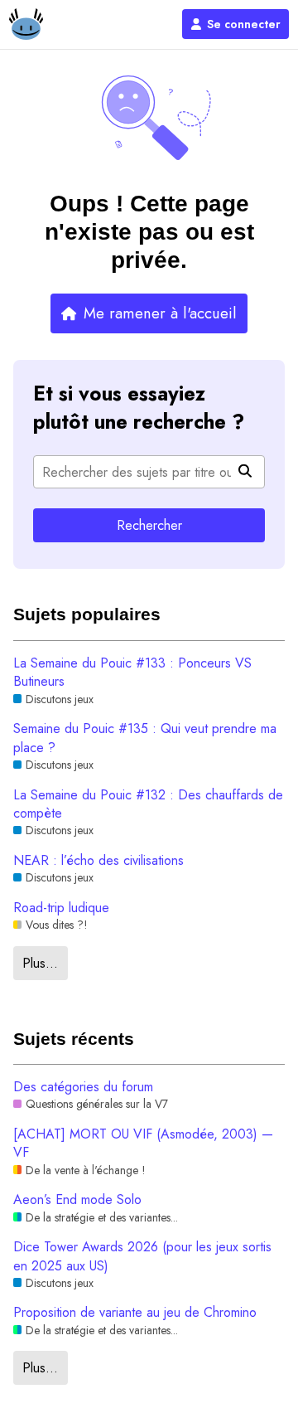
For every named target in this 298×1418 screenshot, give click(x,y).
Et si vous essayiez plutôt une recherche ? (138, 408)
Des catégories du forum (83, 1087)
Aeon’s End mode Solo (77, 1200)
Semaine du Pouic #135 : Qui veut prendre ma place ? (144, 738)
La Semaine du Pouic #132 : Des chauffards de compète (148, 804)
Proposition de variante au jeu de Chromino (135, 1313)
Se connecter (244, 24)
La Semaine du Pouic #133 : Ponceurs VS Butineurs (132, 672)
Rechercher (149, 525)
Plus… (40, 963)
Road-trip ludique (61, 908)
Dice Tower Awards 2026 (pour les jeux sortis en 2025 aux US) (142, 1256)
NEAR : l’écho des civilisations (98, 861)
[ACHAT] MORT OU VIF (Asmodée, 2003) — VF (143, 1143)
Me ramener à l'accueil (160, 313)
